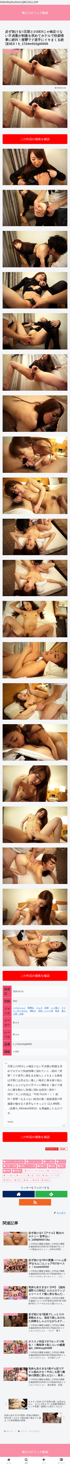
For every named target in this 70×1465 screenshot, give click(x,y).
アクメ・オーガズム (15, 1161)
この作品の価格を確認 (35, 139)
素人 (64, 1011)
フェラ (39, 1007)
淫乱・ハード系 (45, 1011)
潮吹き (33, 1011)
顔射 (47, 1007)
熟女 (57, 1011)
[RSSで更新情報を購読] (35, 1202)
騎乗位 (31, 1007)
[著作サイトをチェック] (19, 1194)
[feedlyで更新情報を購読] (51, 1194)
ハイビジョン (19, 1007)
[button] (63, 812)
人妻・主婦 (18, 1014)
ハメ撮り (55, 1007)
